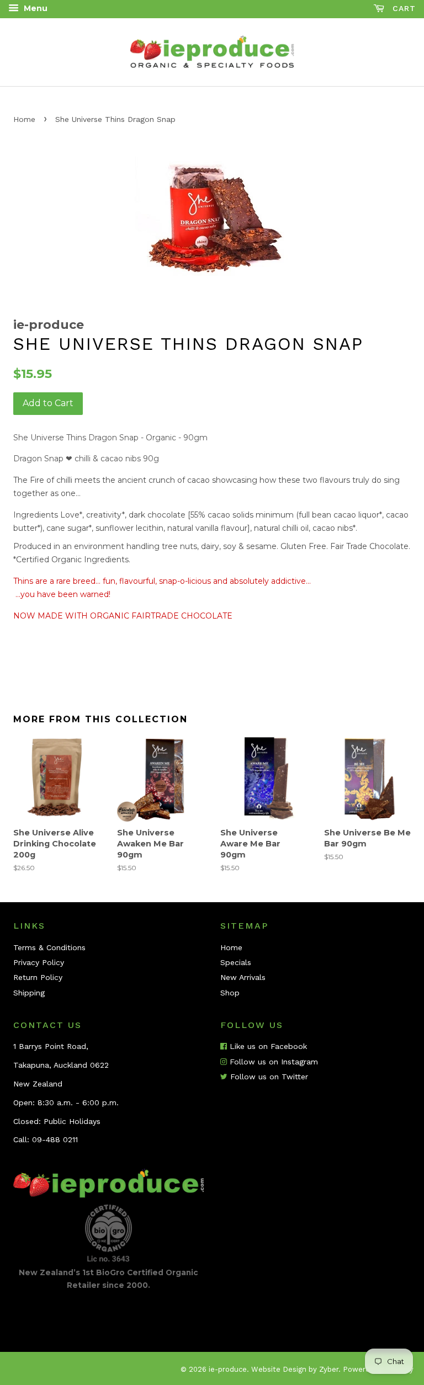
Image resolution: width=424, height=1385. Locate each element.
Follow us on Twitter (267, 1076)
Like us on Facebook (267, 1046)
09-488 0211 (55, 1139)
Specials (235, 962)
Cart (402, 8)
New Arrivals (243, 977)
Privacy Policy (38, 962)
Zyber (328, 1369)
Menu (34, 8)
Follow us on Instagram (272, 1061)
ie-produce (228, 1369)
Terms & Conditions (49, 947)
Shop (230, 992)
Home (24, 119)
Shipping (29, 992)
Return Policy (37, 977)
